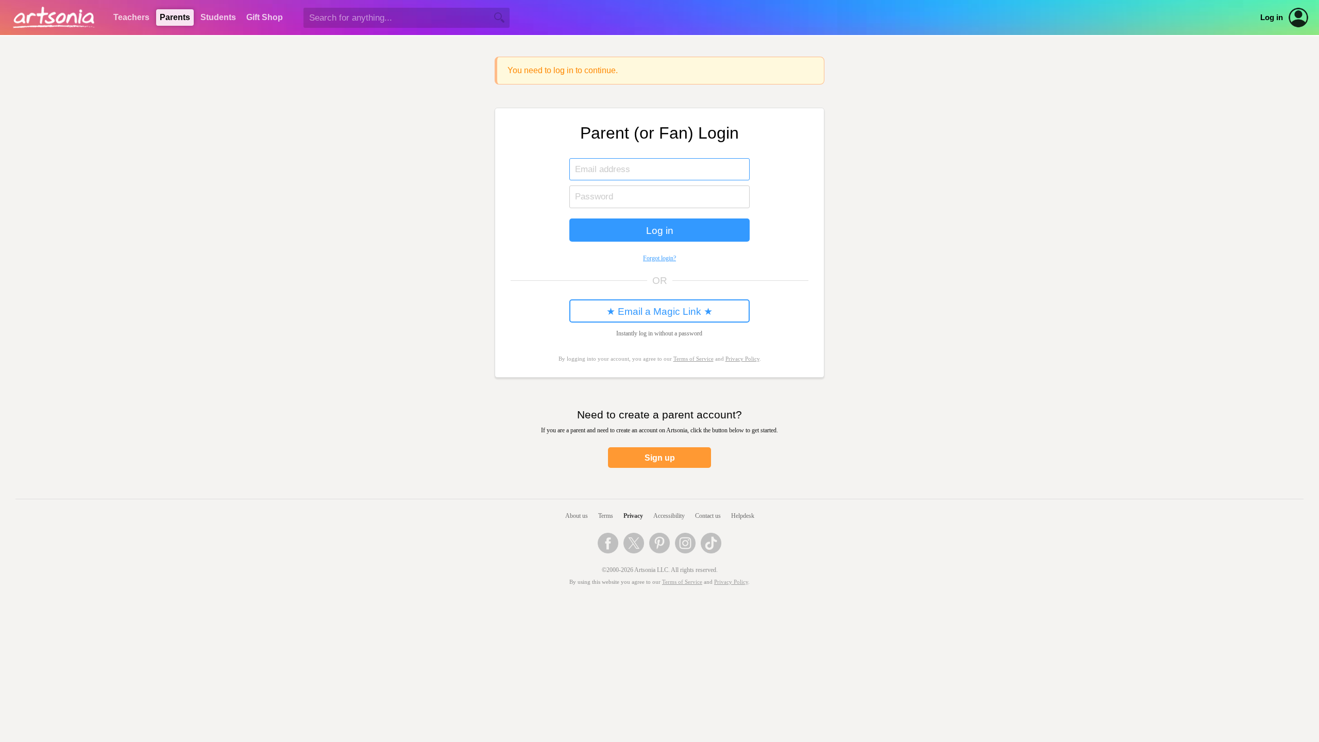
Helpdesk (742, 515)
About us (576, 515)
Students (218, 17)
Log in (1271, 17)
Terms (605, 515)
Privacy (633, 515)
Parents (175, 17)
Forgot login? (659, 258)
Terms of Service (682, 582)
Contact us (708, 515)
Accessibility (669, 515)
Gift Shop (264, 17)
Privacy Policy (742, 359)
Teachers (131, 17)
